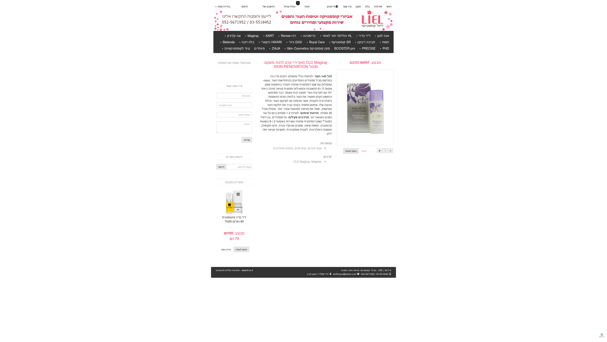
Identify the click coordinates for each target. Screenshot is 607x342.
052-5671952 (367, 274)
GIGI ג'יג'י (295, 42)
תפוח (385, 42)
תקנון (358, 6)
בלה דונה (247, 42)
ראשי (389, 6)
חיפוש (245, 6)
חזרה (364, 150)
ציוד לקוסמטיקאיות (237, 48)
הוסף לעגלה (230, 206)
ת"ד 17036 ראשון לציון (318, 274)
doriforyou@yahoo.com (345, 274)
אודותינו (378, 6)
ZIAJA (275, 48)
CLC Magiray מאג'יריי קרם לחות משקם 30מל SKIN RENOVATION (295, 64)
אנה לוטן (382, 35)
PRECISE (368, 48)
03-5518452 (382, 274)
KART (269, 35)
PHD (385, 48)
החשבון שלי (268, 6)
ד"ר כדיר (364, 35)
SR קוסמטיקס (341, 42)
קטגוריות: (326, 143)
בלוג (367, 6)
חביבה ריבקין (366, 42)
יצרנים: (327, 157)
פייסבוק (331, 6)
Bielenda (228, 42)
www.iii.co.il (234, 270)
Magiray (253, 35)
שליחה (247, 139)
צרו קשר (347, 6)
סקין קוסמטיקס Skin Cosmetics (308, 48)
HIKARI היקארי (271, 42)
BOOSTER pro (344, 48)
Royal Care (316, 42)
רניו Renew (288, 35)
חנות (307, 6)
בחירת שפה (223, 6)
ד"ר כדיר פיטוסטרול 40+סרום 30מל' (234, 219)
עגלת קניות (291, 6)
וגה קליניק (233, 35)
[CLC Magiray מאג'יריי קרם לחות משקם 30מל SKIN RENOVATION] (365, 107)
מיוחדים (259, 48)
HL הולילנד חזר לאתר (337, 35)
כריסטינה (309, 35)
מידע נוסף (226, 249)
